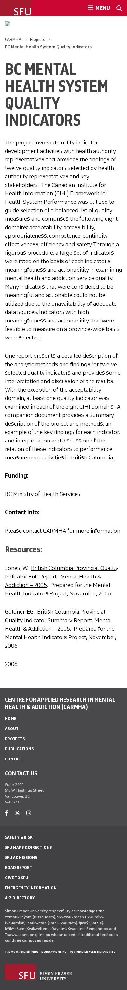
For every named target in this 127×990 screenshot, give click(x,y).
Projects (37, 39)
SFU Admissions (21, 857)
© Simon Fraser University (92, 952)
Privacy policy (53, 952)
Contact (14, 759)
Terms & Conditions (21, 952)
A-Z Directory (20, 898)
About (12, 728)
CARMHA (13, 39)
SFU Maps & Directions (28, 847)
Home (10, 718)
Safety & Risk (19, 837)
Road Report (18, 867)
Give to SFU (16, 877)
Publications (19, 749)
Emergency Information (31, 888)
